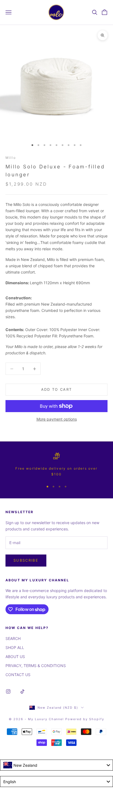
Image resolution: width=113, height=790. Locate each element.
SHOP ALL (14, 647)
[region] (56, 465)
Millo (10, 158)
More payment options (56, 419)
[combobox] (56, 765)
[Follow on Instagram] (8, 691)
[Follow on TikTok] (22, 691)
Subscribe (25, 560)
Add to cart (56, 389)
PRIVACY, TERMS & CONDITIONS (35, 665)
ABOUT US (15, 656)
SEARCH (13, 638)
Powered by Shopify (84, 719)
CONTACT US (17, 674)
